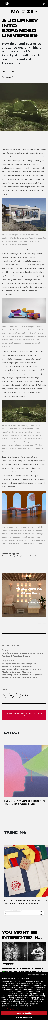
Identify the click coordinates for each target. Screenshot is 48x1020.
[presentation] (39, 623)
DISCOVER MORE (35, 602)
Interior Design (35, 653)
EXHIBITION (7, 78)
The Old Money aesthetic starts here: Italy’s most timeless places (25, 802)
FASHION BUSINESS (13, 910)
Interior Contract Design (14, 653)
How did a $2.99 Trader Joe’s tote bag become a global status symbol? (25, 902)
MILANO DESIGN (10, 645)
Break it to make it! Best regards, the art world (23, 970)
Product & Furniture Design (16, 656)
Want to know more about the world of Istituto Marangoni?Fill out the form (24, 715)
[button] (6, 913)
